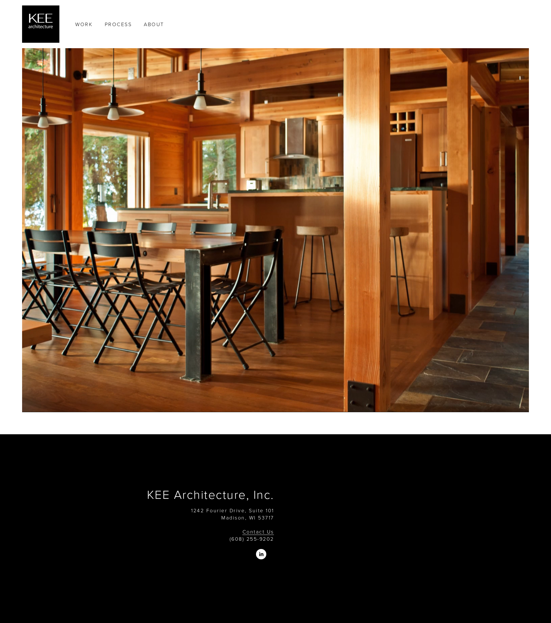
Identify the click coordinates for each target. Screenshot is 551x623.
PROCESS (118, 24)
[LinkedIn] (261, 554)
